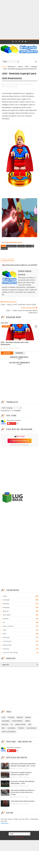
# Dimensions (11, 246)
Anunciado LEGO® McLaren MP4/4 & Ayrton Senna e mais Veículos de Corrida (23, 792)
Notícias (5, 724)
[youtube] (25, 41)
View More (4, 323)
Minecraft (7, 645)
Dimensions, (29, 84)
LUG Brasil (7, 641)
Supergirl (34, 66)
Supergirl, (14, 86)
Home (4, 66)
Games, (4, 86)
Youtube (6, 600)
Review (6, 604)
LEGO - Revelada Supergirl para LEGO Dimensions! (14, 343)
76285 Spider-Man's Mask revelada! (22, 801)
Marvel (6, 611)
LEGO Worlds (31, 728)
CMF (4, 630)
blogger (7, 353)
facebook (19, 353)
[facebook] (16, 41)
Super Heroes (17, 721)
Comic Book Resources (13, 242)
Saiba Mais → (5, 823)
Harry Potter (8, 626)
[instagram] (19, 41)
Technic (6, 649)
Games (20, 66)
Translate (17, 411)
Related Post (13, 317)
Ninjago (6, 607)
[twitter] (22, 41)
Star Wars (7, 615)
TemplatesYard (19, 837)
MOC (5, 634)
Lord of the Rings (10, 652)
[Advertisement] (19, 19)
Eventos (6, 637)
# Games (21, 246)
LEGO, (9, 86)
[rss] (13, 41)
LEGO (27, 66)
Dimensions (12, 66)
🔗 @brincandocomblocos (19, 441)
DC (4, 622)
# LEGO (28, 246)
